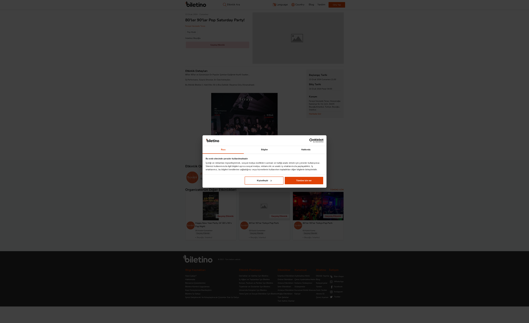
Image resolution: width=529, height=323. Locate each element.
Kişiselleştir (262, 180)
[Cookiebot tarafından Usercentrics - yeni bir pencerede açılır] (311, 140)
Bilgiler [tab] (264, 149)
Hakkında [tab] (305, 149)
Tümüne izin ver (304, 180)
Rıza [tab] (223, 149)
